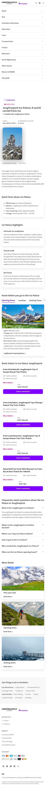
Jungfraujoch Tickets (9, 163)
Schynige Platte (7, 691)
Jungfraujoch (10, 100)
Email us (7, 724)
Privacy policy (6, 738)
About (4, 11)
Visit (3, 17)
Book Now (7, 596)
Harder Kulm (30, 691)
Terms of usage (7, 741)
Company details (8, 734)
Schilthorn (19, 691)
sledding (28, 697)
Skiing (35, 694)
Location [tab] (22, 300)
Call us (6, 720)
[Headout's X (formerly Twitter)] (18, 766)
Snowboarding (7, 697)
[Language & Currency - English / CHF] (40, 3)
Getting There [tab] (35, 300)
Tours (4, 35)
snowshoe (18, 697)
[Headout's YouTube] (11, 766)
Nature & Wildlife (8, 72)
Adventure (6, 53)
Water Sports (7, 65)
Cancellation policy (8, 745)
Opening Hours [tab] (8, 300)
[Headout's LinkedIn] (3, 766)
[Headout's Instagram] (7, 766)
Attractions (6, 29)
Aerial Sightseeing (9, 59)
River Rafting (18, 694)
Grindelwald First (33, 687)
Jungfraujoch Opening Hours (14, 353)
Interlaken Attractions (10, 23)
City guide (6, 78)
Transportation (7, 41)
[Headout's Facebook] (14, 766)
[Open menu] (43, 3)
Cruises (4, 47)
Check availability (23, 391)
